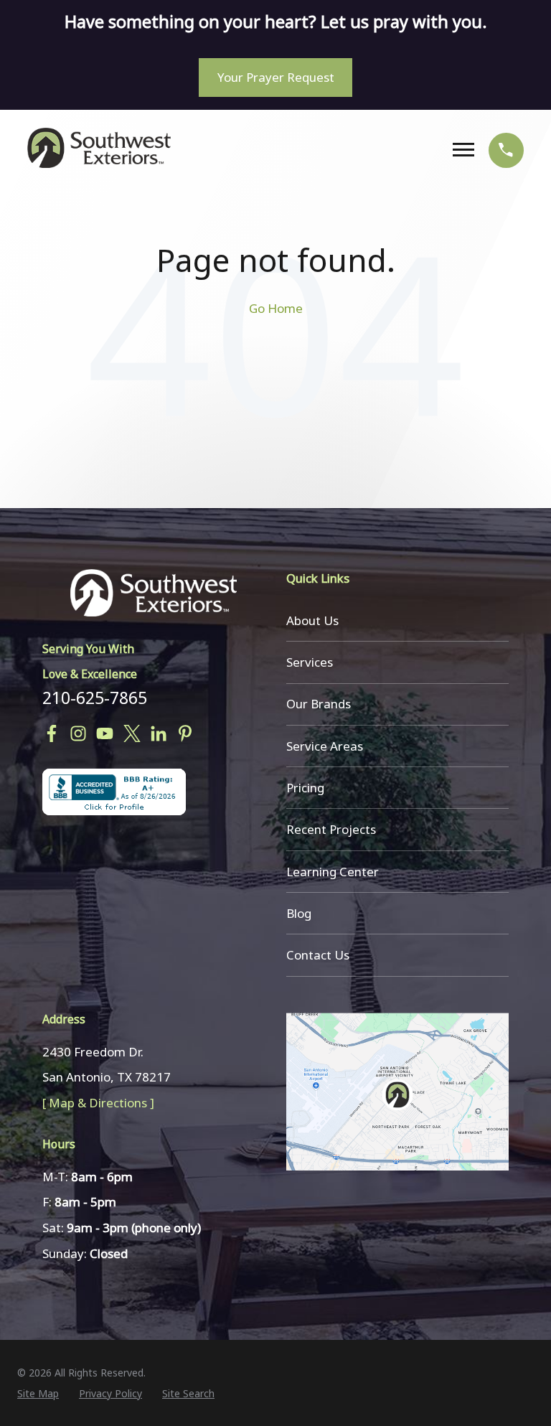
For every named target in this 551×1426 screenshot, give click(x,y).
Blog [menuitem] (298, 913)
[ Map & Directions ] (98, 1102)
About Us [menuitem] (312, 620)
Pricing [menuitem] (305, 787)
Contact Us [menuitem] (317, 955)
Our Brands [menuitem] (318, 703)
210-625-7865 (94, 697)
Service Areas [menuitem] (324, 746)
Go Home (276, 308)
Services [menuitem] (309, 662)
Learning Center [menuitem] (332, 871)
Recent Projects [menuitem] (331, 829)
